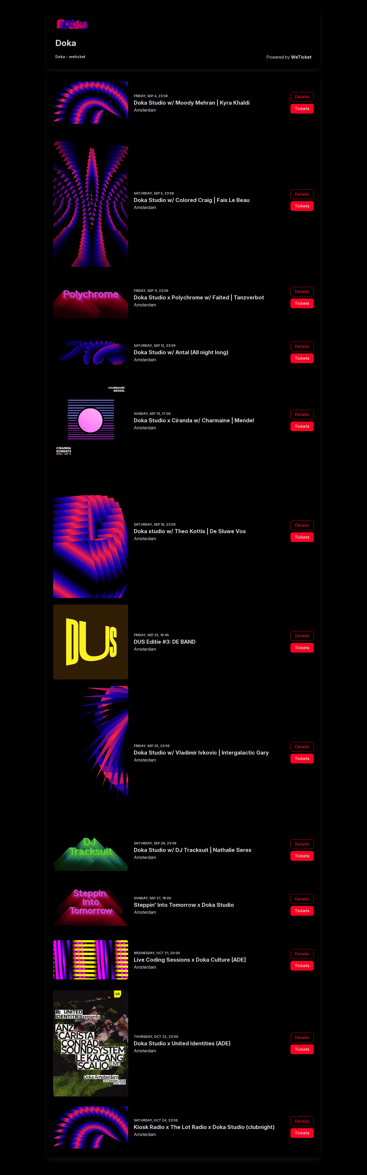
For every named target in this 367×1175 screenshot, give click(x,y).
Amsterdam (145, 110)
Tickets (302, 108)
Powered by (289, 57)
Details (302, 96)
